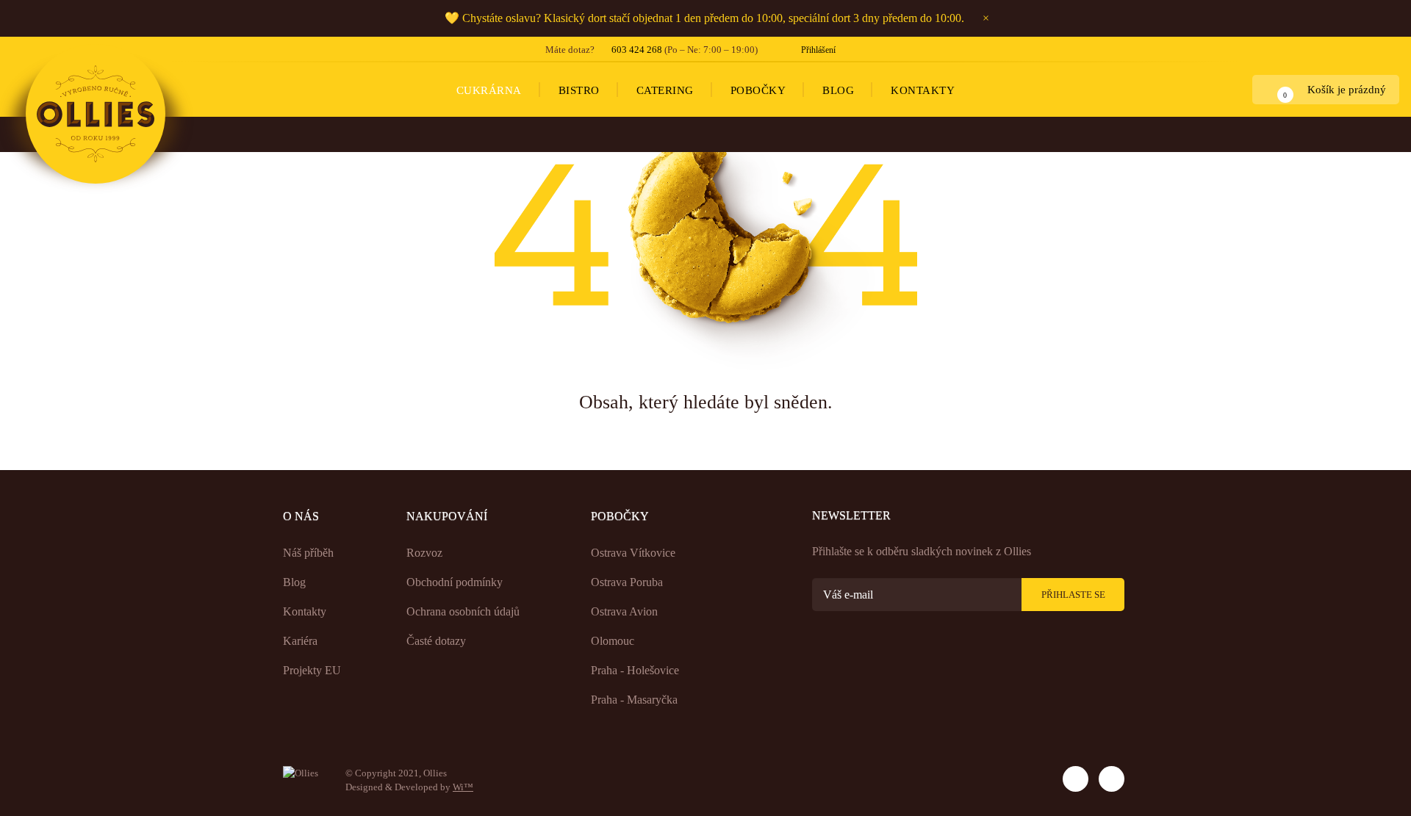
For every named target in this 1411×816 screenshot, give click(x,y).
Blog (294, 582)
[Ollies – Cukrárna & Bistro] (95, 114)
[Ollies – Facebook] (1111, 779)
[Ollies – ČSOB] (1021, 774)
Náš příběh (308, 552)
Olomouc (612, 641)
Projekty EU (312, 670)
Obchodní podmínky (454, 582)
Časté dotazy (436, 641)
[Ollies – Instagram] (1075, 779)
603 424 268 (636, 49)
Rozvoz (424, 552)
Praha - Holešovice (635, 670)
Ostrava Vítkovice (633, 552)
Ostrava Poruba (627, 582)
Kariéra (300, 641)
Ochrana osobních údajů (463, 611)
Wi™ (463, 786)
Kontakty (304, 611)
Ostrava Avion (624, 611)
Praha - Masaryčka (634, 699)
